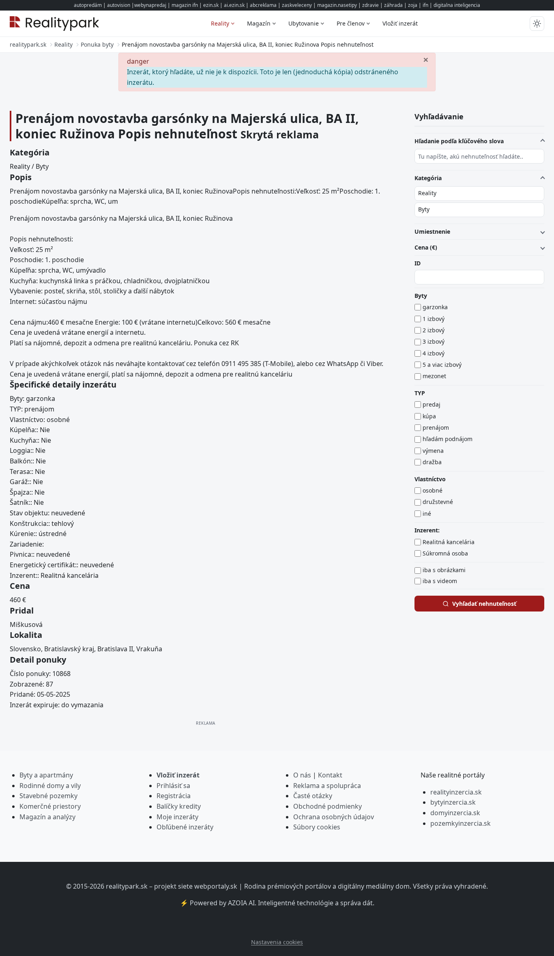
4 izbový (433, 353)
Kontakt (330, 775)
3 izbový (433, 341)
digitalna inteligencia (457, 5)
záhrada (393, 5)
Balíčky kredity (179, 806)
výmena (433, 450)
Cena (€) (425, 247)
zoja (412, 5)
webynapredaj (150, 5)
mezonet (434, 376)
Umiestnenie (432, 231)
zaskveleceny (297, 5)
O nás (302, 775)
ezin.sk (211, 5)
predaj (431, 404)
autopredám (88, 5)
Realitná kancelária (449, 542)
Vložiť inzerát (400, 23)
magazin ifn (185, 5)
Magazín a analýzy (47, 816)
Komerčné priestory (50, 806)
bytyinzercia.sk (453, 802)
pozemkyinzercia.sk (460, 823)
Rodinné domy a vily (50, 785)
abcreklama (263, 5)
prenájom (436, 427)
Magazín (259, 23)
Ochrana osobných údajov (333, 816)
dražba (432, 462)
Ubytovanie (303, 23)
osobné (432, 490)
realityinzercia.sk (456, 792)
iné (427, 513)
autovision (118, 5)
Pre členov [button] (351, 23)
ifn (425, 5)
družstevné (438, 502)
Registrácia (174, 795)
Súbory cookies (316, 827)
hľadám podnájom (447, 439)
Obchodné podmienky (327, 806)
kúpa (429, 416)
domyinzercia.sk (455, 812)
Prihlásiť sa (173, 785)
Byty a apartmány (46, 775)
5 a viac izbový (442, 364)
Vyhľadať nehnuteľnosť (484, 603)
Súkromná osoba (445, 553)
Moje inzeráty (177, 816)
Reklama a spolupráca (327, 785)
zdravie (370, 5)
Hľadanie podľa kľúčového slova (459, 141)
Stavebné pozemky (48, 795)
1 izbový (433, 319)
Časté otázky (312, 795)
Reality (220, 23)
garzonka (435, 307)
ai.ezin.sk (234, 5)
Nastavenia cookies (277, 942)
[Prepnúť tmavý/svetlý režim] (537, 23)
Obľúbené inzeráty (185, 827)
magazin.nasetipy (337, 5)
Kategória (428, 178)
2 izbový (433, 330)
